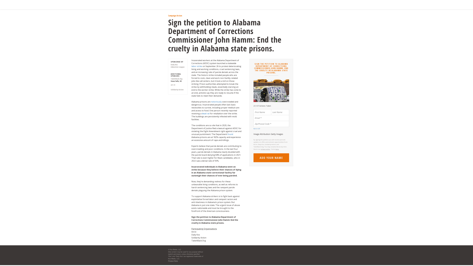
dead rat (206, 113)
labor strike (196, 66)
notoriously (216, 101)
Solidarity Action (177, 89)
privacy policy (265, 149)
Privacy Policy (173, 261)
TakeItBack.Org (176, 79)
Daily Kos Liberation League (177, 65)
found (230, 134)
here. (277, 149)
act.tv (173, 85)
